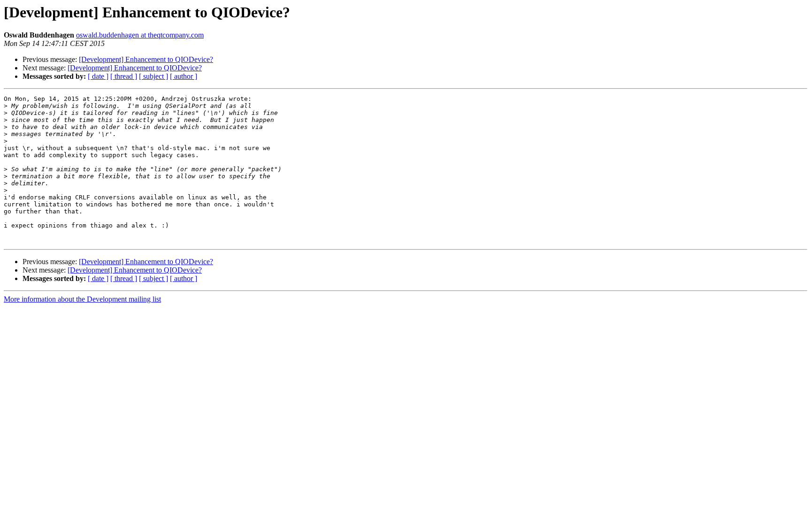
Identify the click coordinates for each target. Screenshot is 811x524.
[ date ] (98, 76)
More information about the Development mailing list (82, 299)
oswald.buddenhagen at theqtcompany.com (140, 35)
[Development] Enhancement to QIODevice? (146, 59)
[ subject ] (153, 76)
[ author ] (183, 76)
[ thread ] (123, 76)
